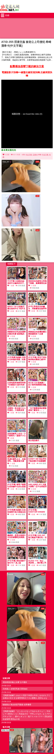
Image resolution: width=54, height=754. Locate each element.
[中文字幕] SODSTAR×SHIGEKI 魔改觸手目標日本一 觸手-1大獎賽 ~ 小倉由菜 (36, 511)
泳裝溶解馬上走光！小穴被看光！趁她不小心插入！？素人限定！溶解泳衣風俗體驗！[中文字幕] (16, 435)
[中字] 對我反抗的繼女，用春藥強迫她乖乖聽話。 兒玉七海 (37, 307)
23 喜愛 (12, 540)
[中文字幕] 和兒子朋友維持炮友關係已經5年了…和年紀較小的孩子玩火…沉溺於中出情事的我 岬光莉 (37, 358)
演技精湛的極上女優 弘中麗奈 (15, 682)
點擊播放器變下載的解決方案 (27, 66)
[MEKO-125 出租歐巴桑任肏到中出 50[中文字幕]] (16, 304)
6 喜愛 (12, 311)
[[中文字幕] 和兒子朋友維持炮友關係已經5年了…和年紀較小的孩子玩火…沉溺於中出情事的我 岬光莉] (37, 355)
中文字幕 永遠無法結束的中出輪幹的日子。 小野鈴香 (16, 282)
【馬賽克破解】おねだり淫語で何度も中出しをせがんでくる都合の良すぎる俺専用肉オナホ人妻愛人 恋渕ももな (26, 696)
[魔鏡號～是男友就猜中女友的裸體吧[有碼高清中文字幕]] (16, 533)
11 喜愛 (12, 463)
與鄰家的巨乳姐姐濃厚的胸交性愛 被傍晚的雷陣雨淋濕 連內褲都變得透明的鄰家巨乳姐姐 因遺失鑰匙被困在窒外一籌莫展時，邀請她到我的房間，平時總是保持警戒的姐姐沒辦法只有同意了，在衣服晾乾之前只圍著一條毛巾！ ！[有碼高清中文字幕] (16, 333)
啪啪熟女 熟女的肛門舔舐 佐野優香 (17, 704)
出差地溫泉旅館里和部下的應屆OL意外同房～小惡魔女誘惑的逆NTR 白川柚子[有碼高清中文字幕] (16, 384)
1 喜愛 (12, 285)
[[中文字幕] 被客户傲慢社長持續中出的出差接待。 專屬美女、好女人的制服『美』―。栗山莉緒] (16, 482)
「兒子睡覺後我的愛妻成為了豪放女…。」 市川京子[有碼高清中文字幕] (37, 409)
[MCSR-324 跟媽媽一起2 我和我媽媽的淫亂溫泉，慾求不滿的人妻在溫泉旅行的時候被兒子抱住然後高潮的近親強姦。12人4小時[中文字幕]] (37, 380)
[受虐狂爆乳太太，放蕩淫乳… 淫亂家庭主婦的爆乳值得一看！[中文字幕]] (16, 456)
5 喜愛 (33, 413)
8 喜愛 (7, 154)
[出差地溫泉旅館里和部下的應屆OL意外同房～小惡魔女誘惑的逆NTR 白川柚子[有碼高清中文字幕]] (16, 380)
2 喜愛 (12, 362)
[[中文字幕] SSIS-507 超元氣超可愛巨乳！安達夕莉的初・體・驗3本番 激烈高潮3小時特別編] (37, 533)
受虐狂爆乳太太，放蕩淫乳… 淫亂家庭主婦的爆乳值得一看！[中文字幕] (16, 460)
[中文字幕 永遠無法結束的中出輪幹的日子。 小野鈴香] (16, 278)
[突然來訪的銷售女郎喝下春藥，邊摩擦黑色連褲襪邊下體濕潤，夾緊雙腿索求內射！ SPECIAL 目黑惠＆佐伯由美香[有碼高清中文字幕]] (37, 278)
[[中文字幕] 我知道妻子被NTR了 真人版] (16, 558)
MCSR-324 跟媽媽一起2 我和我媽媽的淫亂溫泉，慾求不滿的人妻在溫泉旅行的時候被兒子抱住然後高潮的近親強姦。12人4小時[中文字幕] (37, 384)
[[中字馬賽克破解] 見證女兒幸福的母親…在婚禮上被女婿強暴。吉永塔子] (16, 355)
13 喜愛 (33, 387)
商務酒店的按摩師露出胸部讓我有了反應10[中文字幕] (37, 333)
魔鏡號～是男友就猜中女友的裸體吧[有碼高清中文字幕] (16, 536)
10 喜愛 (12, 336)
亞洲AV (35, 154)
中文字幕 (29, 154)
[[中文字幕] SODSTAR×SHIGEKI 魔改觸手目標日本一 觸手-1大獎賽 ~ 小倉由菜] (37, 507)
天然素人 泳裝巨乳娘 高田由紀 (15, 688)
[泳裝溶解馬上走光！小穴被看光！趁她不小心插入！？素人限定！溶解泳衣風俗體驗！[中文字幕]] (16, 431)
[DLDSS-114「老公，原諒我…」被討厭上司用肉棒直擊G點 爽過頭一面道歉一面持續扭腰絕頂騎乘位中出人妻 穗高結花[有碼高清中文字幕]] (37, 558)
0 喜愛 (33, 514)
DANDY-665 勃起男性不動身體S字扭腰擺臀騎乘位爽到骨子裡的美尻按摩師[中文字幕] (37, 460)
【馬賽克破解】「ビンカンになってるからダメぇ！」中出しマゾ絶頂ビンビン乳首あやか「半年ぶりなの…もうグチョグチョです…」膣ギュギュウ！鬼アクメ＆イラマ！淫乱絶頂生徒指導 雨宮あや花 (27, 715)
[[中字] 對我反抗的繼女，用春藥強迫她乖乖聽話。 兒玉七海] (37, 304)
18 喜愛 (33, 336)
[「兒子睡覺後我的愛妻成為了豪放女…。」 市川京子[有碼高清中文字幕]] (37, 406)
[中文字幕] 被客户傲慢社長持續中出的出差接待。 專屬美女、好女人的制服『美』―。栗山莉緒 (16, 485)
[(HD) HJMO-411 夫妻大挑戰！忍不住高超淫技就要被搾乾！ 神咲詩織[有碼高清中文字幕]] (37, 482)
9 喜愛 (12, 438)
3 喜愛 (12, 413)
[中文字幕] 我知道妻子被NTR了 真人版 (16, 562)
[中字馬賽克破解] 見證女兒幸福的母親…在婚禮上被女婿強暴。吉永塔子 (16, 358)
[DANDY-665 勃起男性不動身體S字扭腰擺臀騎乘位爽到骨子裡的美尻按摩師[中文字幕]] (37, 456)
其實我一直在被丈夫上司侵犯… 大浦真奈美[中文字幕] (16, 409)
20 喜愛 (33, 489)
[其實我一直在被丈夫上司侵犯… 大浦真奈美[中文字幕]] (16, 406)
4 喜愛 (12, 514)
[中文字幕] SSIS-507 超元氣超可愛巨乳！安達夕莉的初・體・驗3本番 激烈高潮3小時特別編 (37, 536)
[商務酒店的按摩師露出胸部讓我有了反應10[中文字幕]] (37, 329)
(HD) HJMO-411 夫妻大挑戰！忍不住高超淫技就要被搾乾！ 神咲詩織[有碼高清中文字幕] (37, 485)
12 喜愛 (33, 285)
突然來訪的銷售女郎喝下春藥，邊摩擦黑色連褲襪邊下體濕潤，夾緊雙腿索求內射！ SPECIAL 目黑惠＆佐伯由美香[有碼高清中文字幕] (37, 282)
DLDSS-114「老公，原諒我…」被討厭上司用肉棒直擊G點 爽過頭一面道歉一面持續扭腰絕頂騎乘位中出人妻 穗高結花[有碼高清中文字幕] (37, 562)
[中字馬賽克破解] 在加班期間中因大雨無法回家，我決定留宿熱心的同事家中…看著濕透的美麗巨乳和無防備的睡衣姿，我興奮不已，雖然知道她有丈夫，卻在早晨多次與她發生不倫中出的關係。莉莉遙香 (16, 511)
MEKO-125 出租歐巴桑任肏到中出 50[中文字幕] (16, 308)
